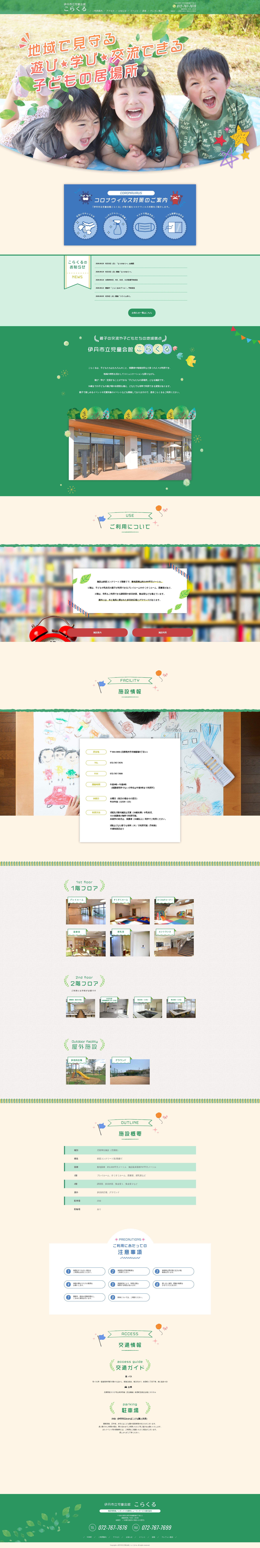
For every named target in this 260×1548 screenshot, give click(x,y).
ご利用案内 (97, 11)
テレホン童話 (156, 11)
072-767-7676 (186, 6)
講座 (144, 11)
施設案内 (97, 632)
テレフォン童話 (167, 1537)
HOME (89, 1537)
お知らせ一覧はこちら (142, 313)
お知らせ (122, 11)
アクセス (110, 11)
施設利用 (163, 632)
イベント (134, 11)
